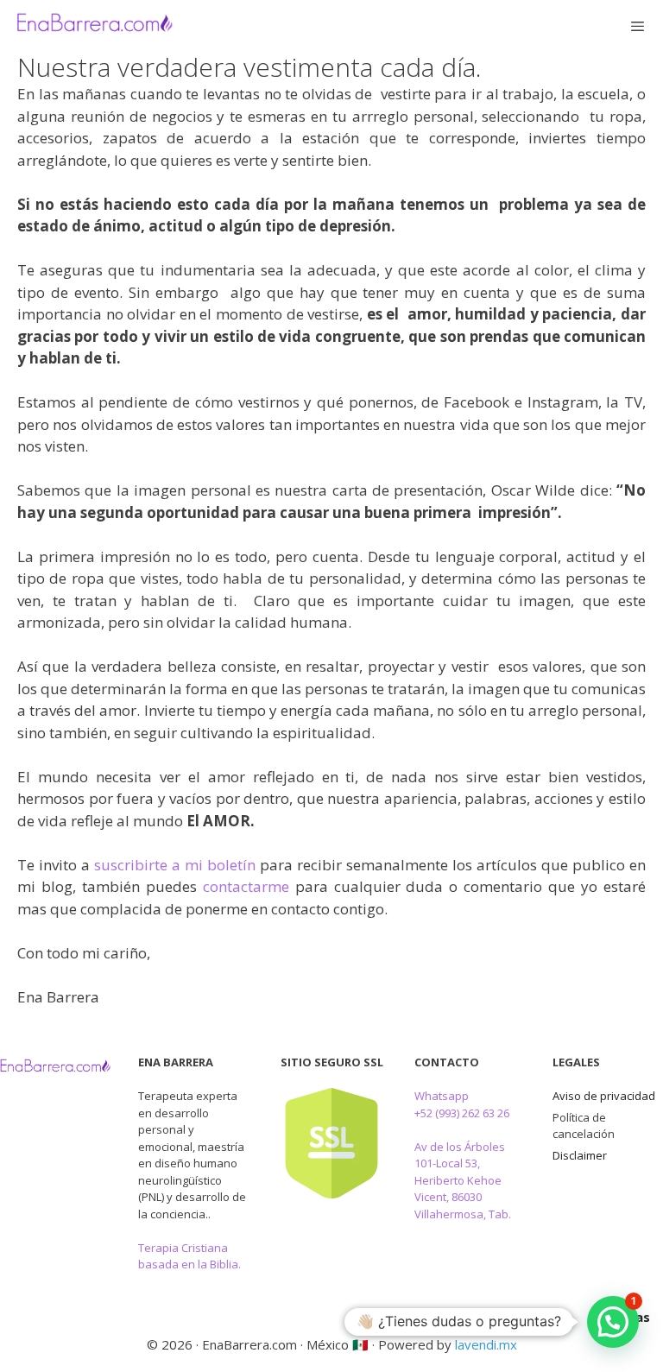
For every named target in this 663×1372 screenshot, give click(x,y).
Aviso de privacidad (603, 1095)
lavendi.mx (486, 1344)
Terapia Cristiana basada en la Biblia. (189, 1256)
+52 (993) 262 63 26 (461, 1113)
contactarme (246, 886)
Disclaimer (579, 1155)
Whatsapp (441, 1095)
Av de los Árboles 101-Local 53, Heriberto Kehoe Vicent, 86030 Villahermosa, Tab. (462, 1180)
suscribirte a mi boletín (175, 865)
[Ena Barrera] (95, 26)
